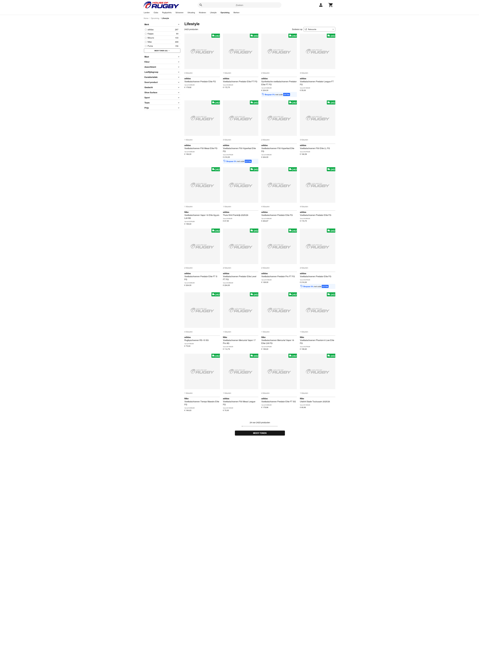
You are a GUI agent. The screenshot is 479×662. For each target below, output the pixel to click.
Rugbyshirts (167, 12)
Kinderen (202, 12)
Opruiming (225, 12)
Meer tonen (260, 433)
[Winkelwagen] (330, 4)
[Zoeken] (201, 5)
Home (146, 18)
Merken (237, 12)
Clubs (156, 12)
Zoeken (239, 5)
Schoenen (179, 12)
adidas (187, 78)
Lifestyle (213, 12)
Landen (147, 12)
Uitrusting (191, 12)
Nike (186, 212)
